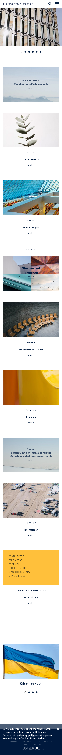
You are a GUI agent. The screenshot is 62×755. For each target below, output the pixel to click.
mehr (31, 165)
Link (31, 84)
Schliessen (31, 747)
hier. (43, 738)
